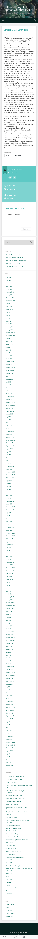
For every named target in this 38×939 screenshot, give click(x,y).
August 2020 (9, 484)
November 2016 (10, 606)
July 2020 (8, 486)
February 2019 (10, 527)
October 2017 (10, 574)
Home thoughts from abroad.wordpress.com (19, 8)
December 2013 (10, 707)
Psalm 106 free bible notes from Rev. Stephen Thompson (19, 869)
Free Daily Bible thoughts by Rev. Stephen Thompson (17, 821)
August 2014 (9, 684)
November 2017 (10, 571)
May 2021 (8, 457)
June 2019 (8, 516)
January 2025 (9, 330)
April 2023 (9, 391)
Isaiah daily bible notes (12, 837)
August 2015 (9, 649)
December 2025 (10, 298)
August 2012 (9, 751)
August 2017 (9, 579)
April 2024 (9, 356)
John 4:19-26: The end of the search (16, 260)
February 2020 (10, 501)
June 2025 (8, 315)
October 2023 (10, 373)
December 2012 (10, 742)
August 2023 (9, 379)
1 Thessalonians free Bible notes (15, 776)
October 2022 (10, 408)
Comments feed (10, 913)
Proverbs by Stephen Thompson (15, 857)
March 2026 (9, 289)
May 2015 (8, 658)
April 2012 (9, 762)
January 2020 (9, 504)
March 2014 (9, 698)
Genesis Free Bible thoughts (14, 831)
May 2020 (8, 492)
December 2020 (10, 472)
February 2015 (10, 666)
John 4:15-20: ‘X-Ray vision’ (13, 263)
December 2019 (10, 507)
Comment (26, 229)
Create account (10, 905)
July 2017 (8, 582)
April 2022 (9, 425)
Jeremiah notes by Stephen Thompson (17, 840)
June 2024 (8, 350)
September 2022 (10, 411)
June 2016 (8, 620)
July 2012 (8, 754)
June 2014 (8, 690)
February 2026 (10, 292)
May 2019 (8, 518)
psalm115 (8, 882)
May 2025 (8, 318)
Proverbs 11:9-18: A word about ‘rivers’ (16, 255)
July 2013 (8, 722)
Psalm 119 (9, 879)
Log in (7, 907)
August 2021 (9, 449)
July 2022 (8, 417)
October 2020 (10, 478)
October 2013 (10, 713)
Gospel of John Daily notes (13, 834)
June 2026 (8, 280)
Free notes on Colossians (13, 825)
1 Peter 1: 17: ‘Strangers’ (16, 29)
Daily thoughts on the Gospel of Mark (16, 812)
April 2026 (9, 286)
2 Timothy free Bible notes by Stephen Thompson (17, 792)
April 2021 (9, 460)
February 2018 (10, 562)
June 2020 (8, 489)
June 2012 (8, 757)
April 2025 (9, 321)
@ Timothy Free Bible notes (14, 795)
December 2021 (10, 437)
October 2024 (10, 338)
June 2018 (8, 550)
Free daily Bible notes (12, 817)
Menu (3, 20)
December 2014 (10, 672)
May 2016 (8, 623)
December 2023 (10, 367)
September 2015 (10, 646)
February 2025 (10, 327)
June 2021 (8, 454)
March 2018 (9, 559)
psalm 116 (9, 876)
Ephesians (8, 815)
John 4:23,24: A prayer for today (14, 258)
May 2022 (8, 423)
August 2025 (9, 309)
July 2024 (8, 347)
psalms (8, 885)
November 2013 (10, 710)
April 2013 (9, 730)
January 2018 (9, 565)
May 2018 (8, 553)
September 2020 (10, 481)
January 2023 (9, 399)
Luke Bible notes (10, 845)
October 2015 (10, 643)
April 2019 (9, 521)
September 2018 (10, 542)
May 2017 (8, 588)
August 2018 (9, 545)
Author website (14, 177)
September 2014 (10, 681)
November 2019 (10, 510)
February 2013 (10, 736)
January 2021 (9, 469)
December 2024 (10, 332)
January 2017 (9, 600)
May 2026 (8, 283)
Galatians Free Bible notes (13, 828)
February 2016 (10, 632)
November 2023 (10, 370)
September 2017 (10, 576)
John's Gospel (10, 842)
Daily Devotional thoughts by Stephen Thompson (16, 808)
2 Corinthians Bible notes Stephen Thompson (19, 785)
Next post (10, 198)
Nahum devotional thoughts (14, 851)
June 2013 (8, 725)
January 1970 (9, 765)
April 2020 (9, 495)
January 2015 (9, 669)
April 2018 (9, 556)
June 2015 (8, 655)
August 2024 (9, 344)
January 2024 (9, 364)
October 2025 (10, 303)
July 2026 (8, 277)
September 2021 (10, 446)
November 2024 (10, 335)
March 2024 (9, 359)
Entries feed (9, 910)
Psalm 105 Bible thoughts (13, 866)
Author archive (10, 177)
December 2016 (10, 603)
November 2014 (10, 675)
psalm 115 (9, 873)
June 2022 (8, 420)
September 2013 (10, 716)
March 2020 (9, 498)
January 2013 (9, 739)
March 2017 (9, 594)
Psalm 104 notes (10, 863)
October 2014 (10, 678)
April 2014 (9, 695)
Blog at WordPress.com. (19, 932)
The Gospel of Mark (11, 888)
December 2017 (10, 568)
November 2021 (10, 440)
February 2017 (10, 597)
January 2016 (9, 635)
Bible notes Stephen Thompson (15, 798)
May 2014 (8, 693)
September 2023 (10, 376)
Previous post (11, 195)
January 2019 (9, 530)
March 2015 (9, 664)
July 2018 (8, 547)
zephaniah (9, 894)
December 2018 (10, 533)
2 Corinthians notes (11, 788)
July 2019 (8, 513)
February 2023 (10, 396)
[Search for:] (19, 242)
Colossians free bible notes (13, 801)
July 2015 (8, 652)
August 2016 (9, 614)
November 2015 (10, 640)
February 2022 (10, 431)
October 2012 (10, 748)
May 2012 (8, 759)
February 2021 (10, 466)
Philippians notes (10, 854)
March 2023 (9, 394)
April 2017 (9, 591)
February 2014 (10, 701)
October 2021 (10, 443)
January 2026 (9, 295)
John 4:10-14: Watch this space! (14, 266)
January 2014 (9, 704)
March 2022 (9, 428)
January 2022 (9, 434)
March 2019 (9, 524)
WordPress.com (10, 916)
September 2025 (10, 306)
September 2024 (10, 341)
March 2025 (9, 324)
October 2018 (10, 539)
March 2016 (9, 629)
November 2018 (10, 536)
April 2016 (9, 626)
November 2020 (10, 475)
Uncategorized (11, 189)
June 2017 (8, 585)
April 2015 (9, 661)
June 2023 (8, 385)
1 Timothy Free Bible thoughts (14, 779)
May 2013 (8, 727)
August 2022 (9, 414)
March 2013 (9, 733)
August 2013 (9, 719)
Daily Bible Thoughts (12, 804)
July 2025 (8, 312)
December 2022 (10, 402)
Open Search (34, 21)
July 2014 (8, 687)
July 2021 (8, 452)
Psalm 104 (9, 860)
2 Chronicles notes (11, 782)
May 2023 (8, 388)
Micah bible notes (11, 848)
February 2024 (10, 362)
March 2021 (9, 463)
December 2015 (10, 637)
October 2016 (10, 608)
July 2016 (8, 617)
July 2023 (8, 382)
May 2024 (8, 353)
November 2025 (10, 301)
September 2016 (10, 611)
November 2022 (10, 405)
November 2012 (10, 745)
